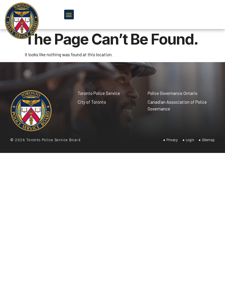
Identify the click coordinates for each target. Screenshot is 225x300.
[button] (69, 14)
